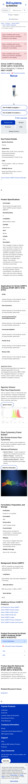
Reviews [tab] (21, 122)
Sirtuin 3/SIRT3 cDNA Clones (9, 612)
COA (4, 651)
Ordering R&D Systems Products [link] (10, 744)
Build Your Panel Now (9, 467)
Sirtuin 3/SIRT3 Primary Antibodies (11, 620)
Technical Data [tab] (8, 122)
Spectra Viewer (7, 404)
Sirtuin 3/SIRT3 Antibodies (9, 25)
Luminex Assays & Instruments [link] (10, 715)
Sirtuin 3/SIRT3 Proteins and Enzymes (12, 622)
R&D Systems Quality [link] (7, 734)
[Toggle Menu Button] (3, 4)
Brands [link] (3, 728)
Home (2, 23)
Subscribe (6, 761)
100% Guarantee (22, 118)
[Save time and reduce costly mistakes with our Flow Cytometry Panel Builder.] (14, 483)
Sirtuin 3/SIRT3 (15, 23)
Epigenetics (4, 693)
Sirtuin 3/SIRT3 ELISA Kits (8, 615)
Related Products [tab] (14, 131)
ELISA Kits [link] (4, 713)
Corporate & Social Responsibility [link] (11, 731)
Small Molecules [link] (6, 721)
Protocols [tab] (8, 127)
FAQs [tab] (20, 127)
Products (8, 23)
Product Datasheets (8, 641)
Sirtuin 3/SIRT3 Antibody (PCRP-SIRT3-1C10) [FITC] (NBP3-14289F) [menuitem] (14, 27)
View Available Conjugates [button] (11, 107)
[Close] (25, 34)
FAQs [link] (2, 741)
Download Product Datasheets (13, 646)
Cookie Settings (14, 781)
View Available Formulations (11, 113)
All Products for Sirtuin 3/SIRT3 (10, 607)
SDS (4, 655)
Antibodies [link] (4, 710)
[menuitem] (2, 23)
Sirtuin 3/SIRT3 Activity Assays (10, 610)
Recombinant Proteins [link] (7, 718)
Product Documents (19, 73)
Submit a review (5, 73)
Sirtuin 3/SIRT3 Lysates (7, 617)
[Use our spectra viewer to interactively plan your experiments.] (14, 415)
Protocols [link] (4, 747)
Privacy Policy (14, 775)
